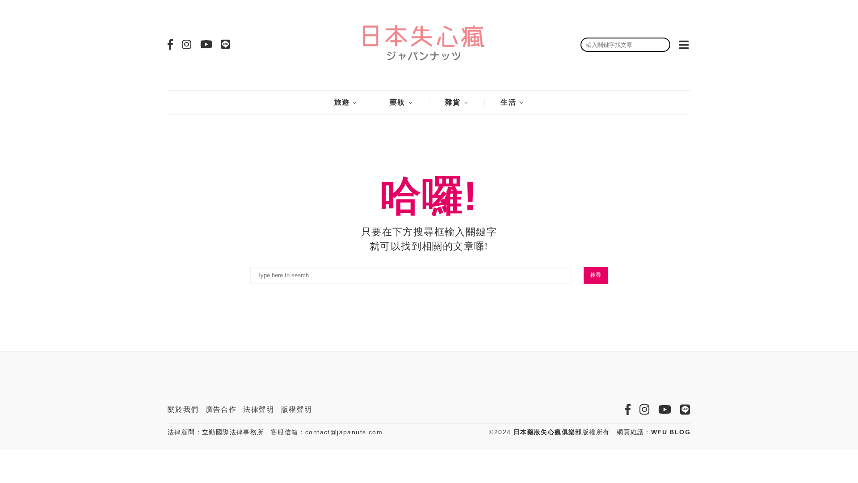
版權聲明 (296, 409)
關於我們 (183, 409)
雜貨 (453, 102)
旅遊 (342, 102)
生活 (508, 102)
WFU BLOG (670, 432)
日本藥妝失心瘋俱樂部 (547, 432)
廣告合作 (221, 409)
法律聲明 (258, 409)
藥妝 (397, 102)
